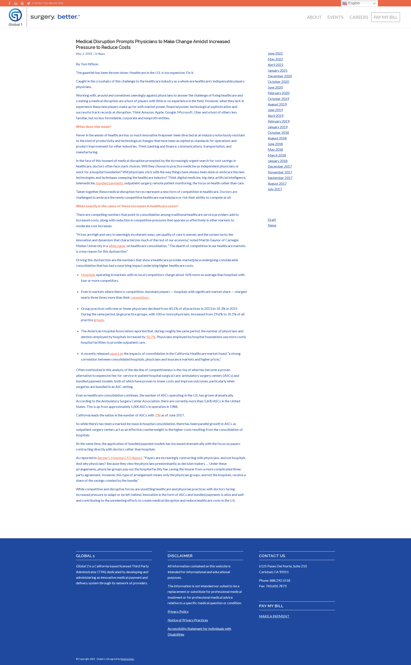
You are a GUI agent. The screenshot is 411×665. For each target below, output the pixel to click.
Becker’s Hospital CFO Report (119, 458)
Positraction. (127, 659)
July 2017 (275, 189)
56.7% (150, 337)
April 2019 (275, 115)
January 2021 (277, 70)
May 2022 (275, 59)
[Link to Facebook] (9, 3)
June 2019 (275, 110)
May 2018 (275, 149)
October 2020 (278, 81)
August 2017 (277, 183)
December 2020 (280, 76)
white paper (117, 246)
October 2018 (278, 132)
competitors (140, 297)
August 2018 (277, 138)
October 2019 (278, 99)
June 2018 (275, 144)
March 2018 (277, 155)
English (353, 3)
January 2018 (277, 161)
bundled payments (109, 183)
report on (116, 353)
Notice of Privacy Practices (188, 620)
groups (99, 320)
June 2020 (275, 87)
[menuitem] (314, 17)
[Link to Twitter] (28, 3)
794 (158, 415)
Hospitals (88, 275)
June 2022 (275, 53)
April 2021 (275, 65)
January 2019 (277, 127)
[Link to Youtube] (22, 3)
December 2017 (280, 166)
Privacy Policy (178, 611)
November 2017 (280, 172)
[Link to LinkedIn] (16, 3)
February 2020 (278, 93)
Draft (272, 220)
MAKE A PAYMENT (274, 616)
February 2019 (278, 121)
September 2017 (280, 178)
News (101, 53)
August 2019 (277, 104)
